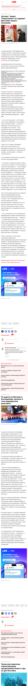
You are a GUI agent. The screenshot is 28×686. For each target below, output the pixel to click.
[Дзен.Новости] (2, 331)
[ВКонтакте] (12, 331)
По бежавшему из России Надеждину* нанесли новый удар (13, 648)
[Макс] (5, 331)
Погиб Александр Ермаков (8, 380)
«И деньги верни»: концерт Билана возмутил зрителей (12, 389)
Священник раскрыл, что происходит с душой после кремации (13, 652)
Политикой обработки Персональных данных (10, 6)
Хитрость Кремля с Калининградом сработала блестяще (13, 376)
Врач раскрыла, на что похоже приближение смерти (12, 366)
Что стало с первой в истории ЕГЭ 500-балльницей (11, 371)
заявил (13, 84)
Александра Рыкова (6, 298)
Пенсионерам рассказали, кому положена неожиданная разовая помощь (12, 633)
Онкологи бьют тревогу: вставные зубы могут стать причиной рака (13, 384)
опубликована (5, 60)
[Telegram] (9, 331)
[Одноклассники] (15, 331)
